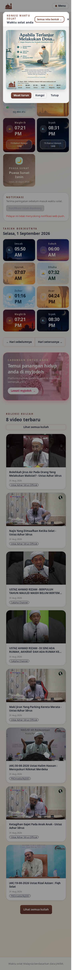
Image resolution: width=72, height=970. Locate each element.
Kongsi (38, 92)
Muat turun (19, 92)
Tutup (53, 92)
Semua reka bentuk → (48, 19)
